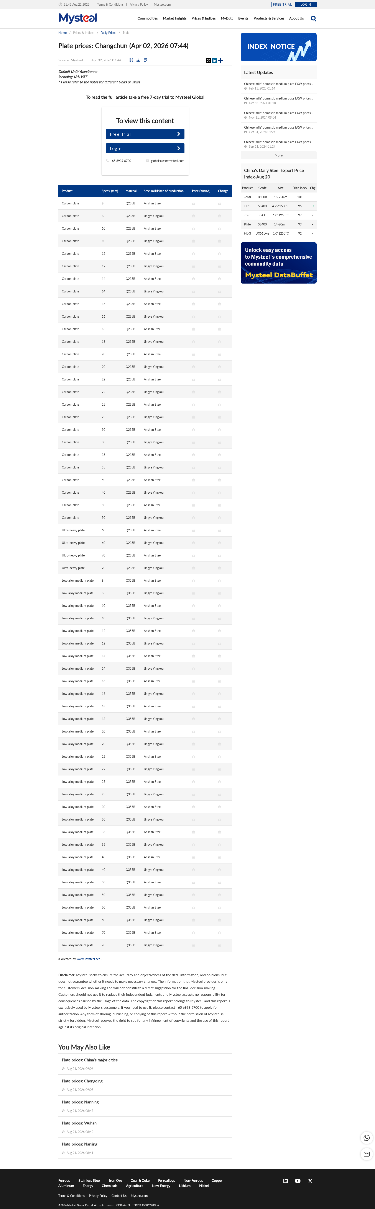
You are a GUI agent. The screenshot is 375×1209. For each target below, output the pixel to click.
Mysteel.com (162, 4)
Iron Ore (115, 1180)
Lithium (185, 1185)
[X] (208, 60)
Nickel (204, 1185)
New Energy (161, 1185)
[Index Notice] (279, 47)
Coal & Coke (140, 1180)
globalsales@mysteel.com (167, 161)
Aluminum (66, 1185)
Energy (88, 1185)
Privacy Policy (139, 4)
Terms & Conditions (110, 4)
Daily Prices (108, 32)
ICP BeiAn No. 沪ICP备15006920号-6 (137, 1205)
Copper (217, 1180)
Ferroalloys (166, 1180)
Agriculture (134, 1185)
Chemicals (109, 1185)
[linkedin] (214, 60)
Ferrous (64, 1180)
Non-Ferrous (193, 1180)
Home (62, 32)
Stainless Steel (89, 1180)
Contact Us (119, 1196)
